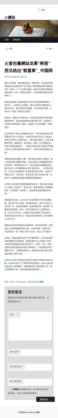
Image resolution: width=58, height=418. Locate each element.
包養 (25, 199)
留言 (14, 314)
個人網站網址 (15, 381)
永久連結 (40, 281)
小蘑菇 (9, 17)
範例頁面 (16, 39)
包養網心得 (9, 149)
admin (23, 281)
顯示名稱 (14, 351)
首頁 (7, 39)
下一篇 (50, 48)
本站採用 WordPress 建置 (29, 412)
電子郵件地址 (16, 366)
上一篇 (8, 48)
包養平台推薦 (16, 136)
